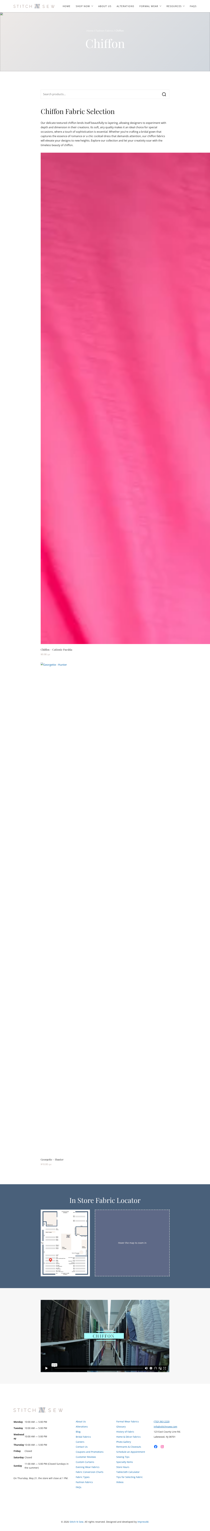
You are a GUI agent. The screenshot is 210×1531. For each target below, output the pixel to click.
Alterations (125, 6)
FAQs (193, 6)
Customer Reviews (86, 1456)
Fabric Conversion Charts (89, 1472)
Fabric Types (83, 1477)
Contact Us (82, 1446)
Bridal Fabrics (83, 1436)
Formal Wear (148, 6)
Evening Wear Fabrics (87, 1467)
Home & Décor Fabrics (128, 1436)
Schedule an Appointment (130, 1451)
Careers (80, 1441)
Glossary (121, 1426)
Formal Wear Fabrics (127, 1421)
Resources (174, 6)
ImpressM (142, 1521)
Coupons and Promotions (90, 1451)
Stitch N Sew (76, 1521)
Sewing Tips (122, 1456)
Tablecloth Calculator (128, 1472)
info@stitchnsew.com (165, 1426)
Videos (120, 1482)
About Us (104, 6)
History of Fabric (125, 1431)
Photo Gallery (123, 1441)
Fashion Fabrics (104, 30)
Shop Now (83, 6)
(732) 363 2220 (161, 1421)
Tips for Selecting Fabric (129, 1477)
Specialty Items (124, 1462)
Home (67, 6)
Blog (78, 1431)
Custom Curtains (85, 1462)
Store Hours (122, 1467)
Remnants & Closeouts (128, 1446)
